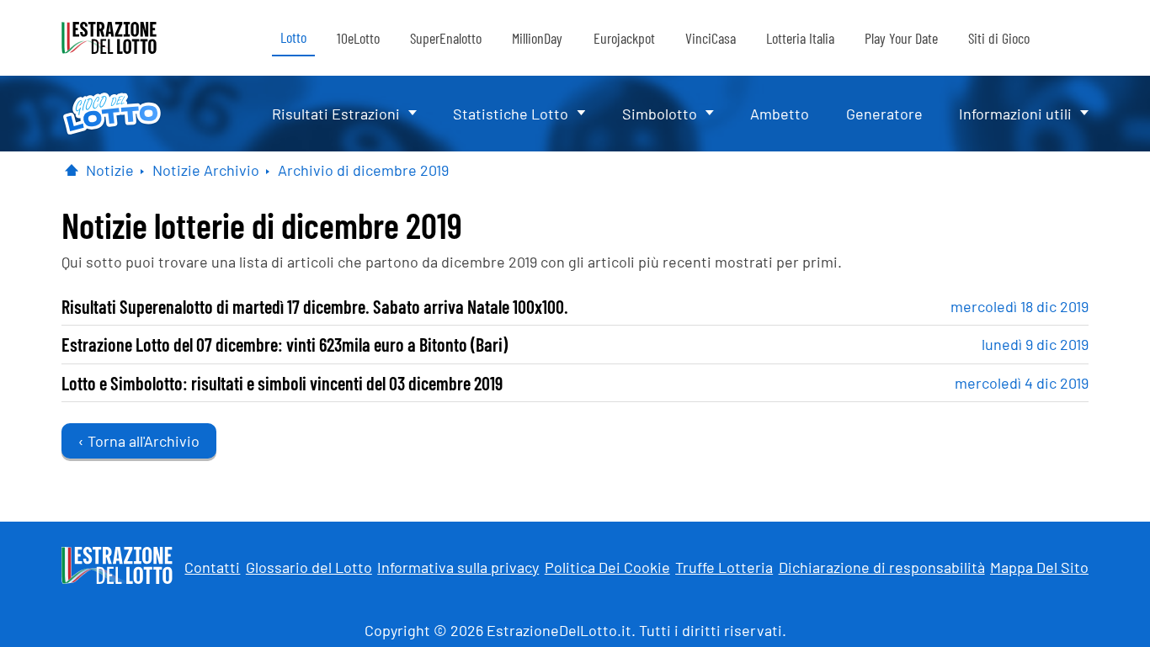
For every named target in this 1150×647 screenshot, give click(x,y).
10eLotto (358, 38)
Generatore (884, 113)
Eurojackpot (624, 38)
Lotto (293, 37)
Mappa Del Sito (1039, 567)
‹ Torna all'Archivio (139, 441)
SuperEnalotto (446, 38)
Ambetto (779, 113)
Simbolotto (659, 113)
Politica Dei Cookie (607, 567)
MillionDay (537, 38)
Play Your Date (901, 38)
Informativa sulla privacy (458, 567)
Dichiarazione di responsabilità (882, 567)
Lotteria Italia (800, 38)
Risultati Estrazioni (336, 113)
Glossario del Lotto (309, 567)
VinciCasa (710, 38)
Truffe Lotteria (724, 567)
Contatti (212, 567)
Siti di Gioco (999, 38)
